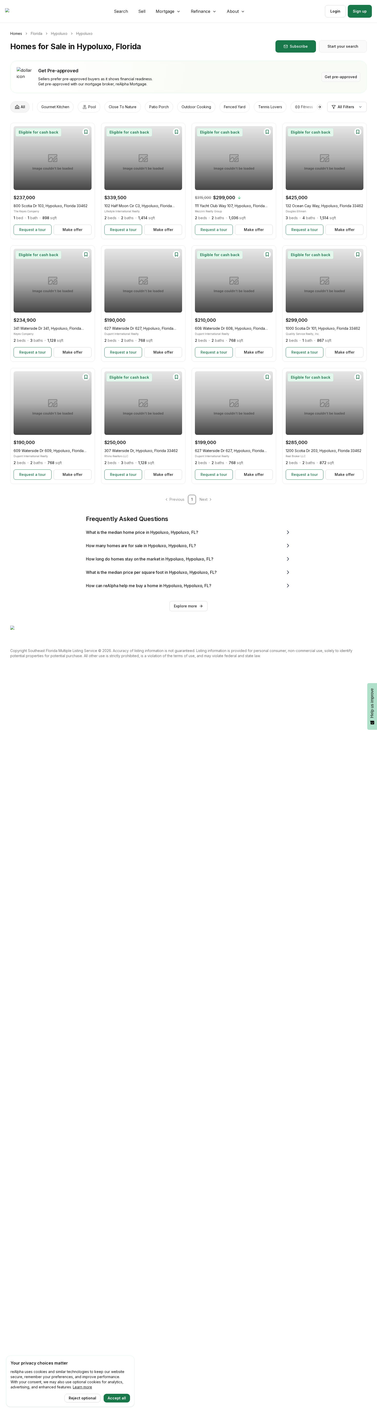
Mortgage (165, 11)
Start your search (343, 46)
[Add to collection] (86, 131)
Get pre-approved (341, 77)
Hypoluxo (59, 33)
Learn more (82, 1387)
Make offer (72, 229)
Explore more (185, 606)
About (233, 11)
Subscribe (299, 46)
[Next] (85, 158)
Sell (141, 11)
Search (121, 11)
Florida (36, 33)
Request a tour (32, 229)
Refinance (200, 11)
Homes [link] (16, 33)
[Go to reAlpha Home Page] (19, 11)
